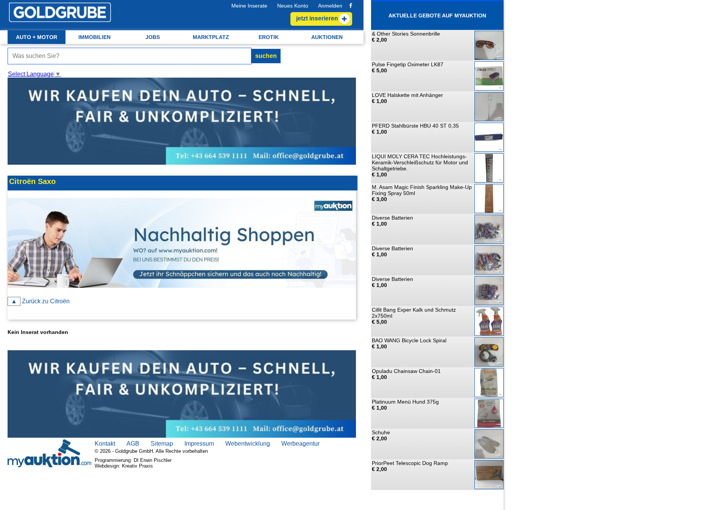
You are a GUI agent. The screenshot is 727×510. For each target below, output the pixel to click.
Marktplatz (211, 37)
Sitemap (162, 443)
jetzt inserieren (317, 18)
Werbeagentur (300, 443)
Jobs (152, 37)
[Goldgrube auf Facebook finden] (350, 6)
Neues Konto (292, 6)
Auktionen (327, 37)
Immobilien (94, 37)
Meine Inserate (249, 6)
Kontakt (105, 443)
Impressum (199, 443)
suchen (266, 56)
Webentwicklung (247, 443)
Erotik (269, 37)
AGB (132, 443)
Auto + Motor (36, 37)
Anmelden (330, 6)
